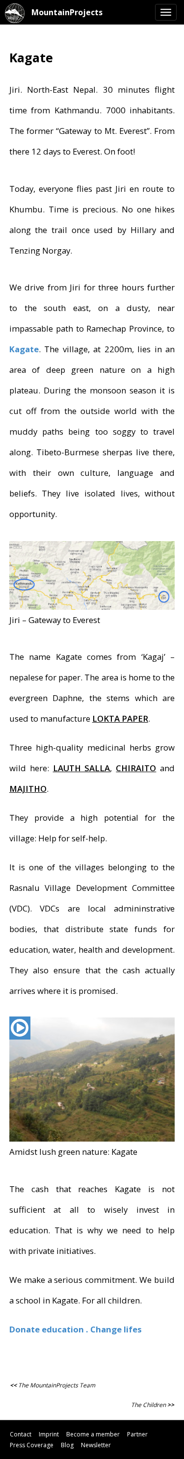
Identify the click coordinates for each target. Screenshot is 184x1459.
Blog (67, 1445)
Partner (137, 1434)
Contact (20, 1434)
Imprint (49, 1434)
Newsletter (96, 1445)
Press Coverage (31, 1445)
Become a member (93, 1434)
